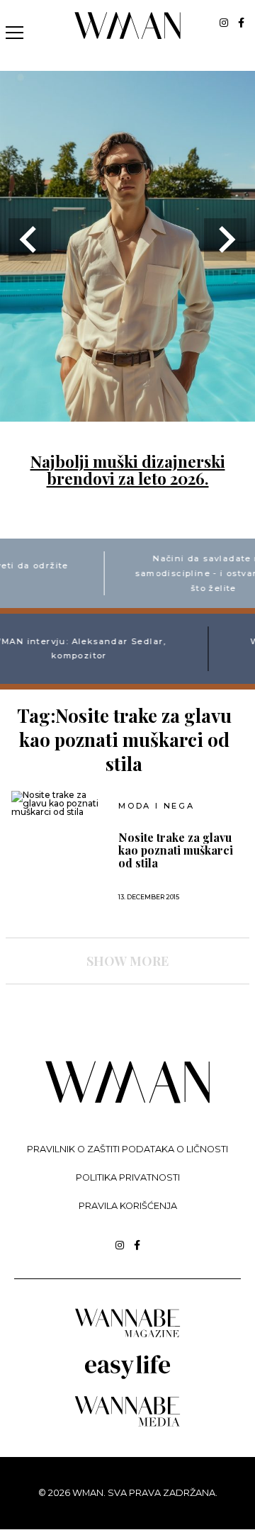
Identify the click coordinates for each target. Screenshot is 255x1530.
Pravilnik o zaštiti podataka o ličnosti (127, 1149)
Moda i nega (156, 806)
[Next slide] (225, 239)
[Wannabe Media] (127, 1424)
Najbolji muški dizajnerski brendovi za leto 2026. (127, 470)
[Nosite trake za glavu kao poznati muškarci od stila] (59, 803)
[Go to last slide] (29, 239)
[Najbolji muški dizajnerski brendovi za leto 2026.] (127, 413)
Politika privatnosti (128, 1177)
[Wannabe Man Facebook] (241, 22)
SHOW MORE (127, 960)
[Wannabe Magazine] (127, 1336)
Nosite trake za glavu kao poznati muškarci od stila (175, 850)
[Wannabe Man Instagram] (224, 22)
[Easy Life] (127, 1376)
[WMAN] (128, 36)
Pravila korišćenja (128, 1205)
